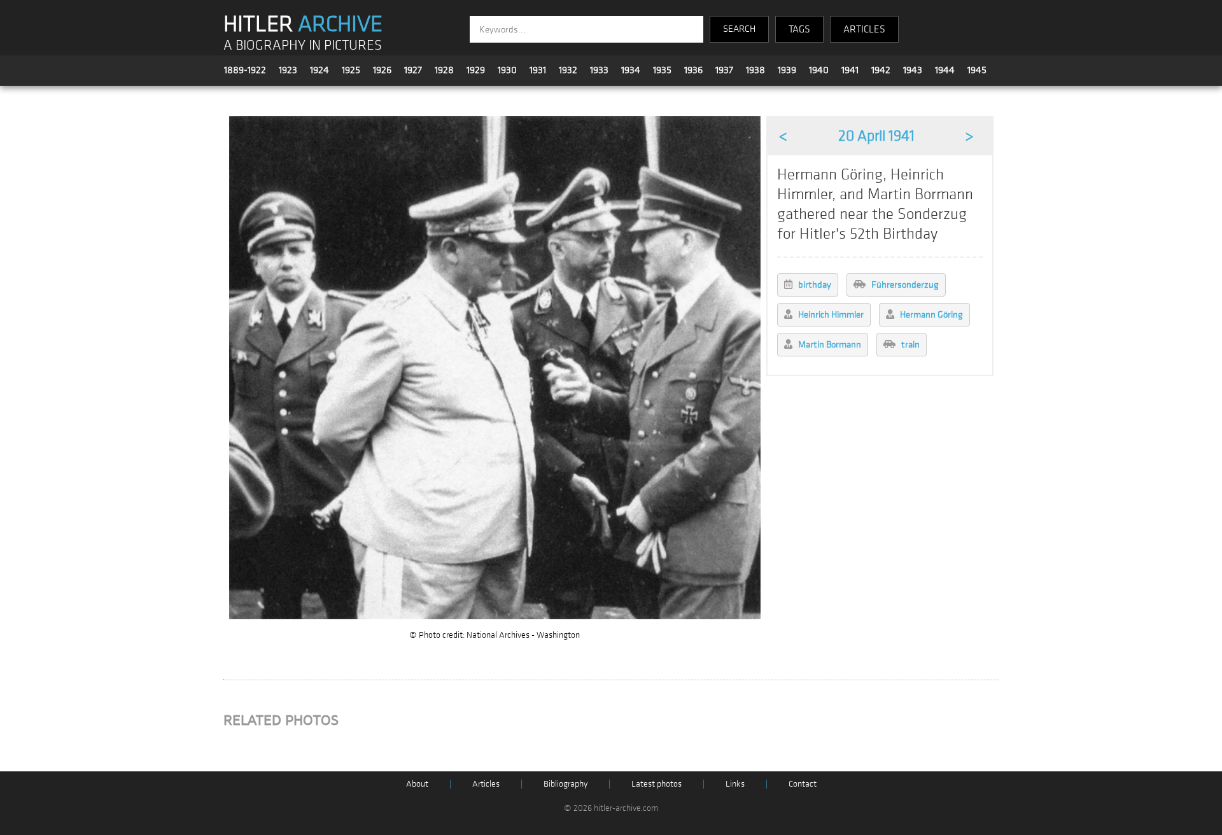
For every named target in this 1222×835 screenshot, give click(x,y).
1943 (912, 70)
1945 (977, 70)
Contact (803, 784)
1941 (850, 70)
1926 (382, 70)
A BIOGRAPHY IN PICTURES (302, 45)
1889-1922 (245, 70)
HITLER (303, 24)
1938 (755, 70)
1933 (599, 70)
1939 (787, 70)
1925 (351, 70)
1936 (693, 70)
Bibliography (565, 784)
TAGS (799, 29)
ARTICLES (864, 29)
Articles (486, 784)
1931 (538, 70)
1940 (819, 70)
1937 (724, 70)
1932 (568, 70)
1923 (288, 70)
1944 (945, 70)
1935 (662, 70)
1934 (630, 70)
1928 (444, 70)
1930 (507, 70)
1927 (413, 70)
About (417, 784)
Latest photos (656, 784)
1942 (880, 70)
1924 (319, 70)
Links (735, 784)
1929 (476, 70)
